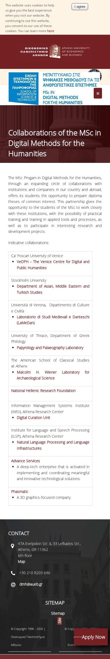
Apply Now (93, 637)
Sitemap (58, 613)
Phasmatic (19, 491)
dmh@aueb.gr (30, 584)
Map (21, 561)
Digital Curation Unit (33, 417)
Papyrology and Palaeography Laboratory (50, 347)
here (50, 31)
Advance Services (25, 460)
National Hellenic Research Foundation (43, 390)
